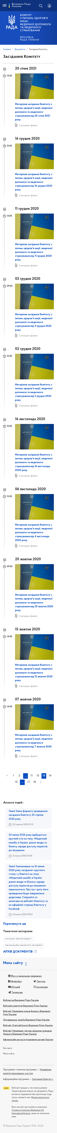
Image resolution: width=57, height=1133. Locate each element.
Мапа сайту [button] (13, 963)
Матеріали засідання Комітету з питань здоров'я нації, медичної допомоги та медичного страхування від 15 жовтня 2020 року (34, 673)
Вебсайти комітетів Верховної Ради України (25, 1006)
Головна (7, 49)
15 (16, 782)
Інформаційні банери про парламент (24, 945)
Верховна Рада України (29, 38)
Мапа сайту (8, 1054)
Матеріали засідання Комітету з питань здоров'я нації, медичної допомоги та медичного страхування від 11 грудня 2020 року (33, 252)
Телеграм (17, 992)
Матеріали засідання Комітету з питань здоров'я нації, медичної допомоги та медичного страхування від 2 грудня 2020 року (33, 393)
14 (50, 775)
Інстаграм (42, 987)
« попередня (7, 775)
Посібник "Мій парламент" (18, 939)
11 (31, 775)
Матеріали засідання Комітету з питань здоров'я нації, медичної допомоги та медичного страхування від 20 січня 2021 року (33, 112)
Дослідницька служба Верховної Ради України (26, 1020)
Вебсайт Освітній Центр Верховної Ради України (28, 1025)
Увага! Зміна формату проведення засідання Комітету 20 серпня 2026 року (28, 815)
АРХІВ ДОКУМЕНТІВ (18, 951)
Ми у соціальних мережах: (26, 976)
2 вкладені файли (28, 125)
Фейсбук (16, 981)
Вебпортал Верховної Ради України (21, 1000)
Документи (20, 49)
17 (28, 782)
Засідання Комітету (42, 1079)
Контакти (7, 1048)
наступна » (40, 782)
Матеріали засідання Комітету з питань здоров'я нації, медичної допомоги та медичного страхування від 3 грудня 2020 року (33, 322)
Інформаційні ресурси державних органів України (28, 1040)
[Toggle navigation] (4, 5)
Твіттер (40, 981)
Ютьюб (15, 987)
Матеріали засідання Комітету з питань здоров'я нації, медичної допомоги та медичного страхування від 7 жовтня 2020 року (33, 743)
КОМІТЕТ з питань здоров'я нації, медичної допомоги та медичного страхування (35, 23)
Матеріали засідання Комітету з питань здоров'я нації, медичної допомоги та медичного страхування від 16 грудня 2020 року (33, 182)
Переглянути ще (14, 923)
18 (34, 782)
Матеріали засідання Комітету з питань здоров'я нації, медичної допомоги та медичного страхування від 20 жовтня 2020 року (34, 603)
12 (37, 775)
